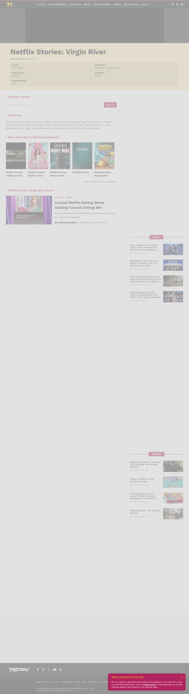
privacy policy (149, 685)
